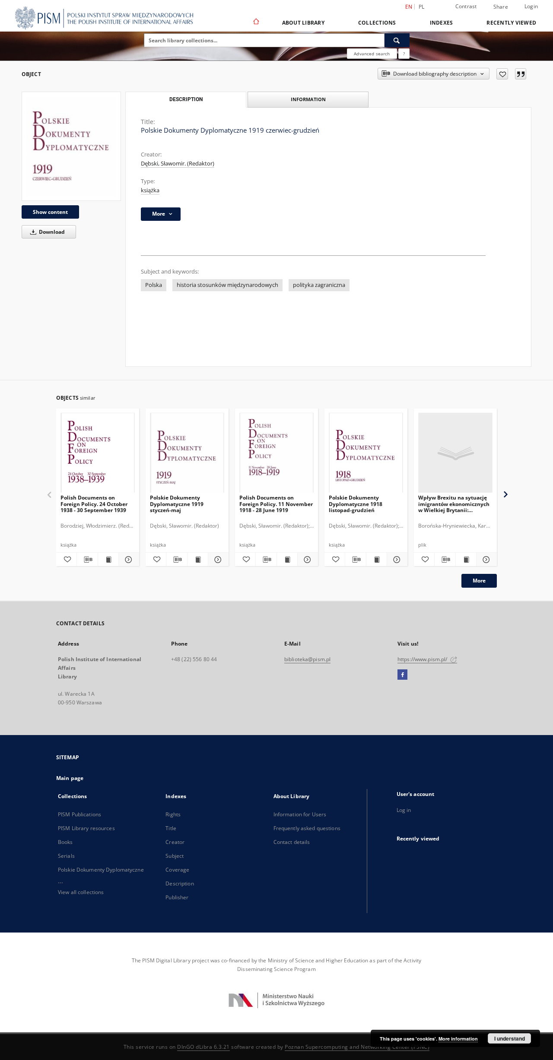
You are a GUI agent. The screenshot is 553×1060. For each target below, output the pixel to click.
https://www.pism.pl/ (423, 659)
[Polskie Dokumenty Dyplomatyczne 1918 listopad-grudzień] (366, 453)
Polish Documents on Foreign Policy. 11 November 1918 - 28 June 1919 (276, 503)
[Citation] (520, 74)
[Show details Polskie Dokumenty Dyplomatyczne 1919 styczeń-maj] (217, 559)
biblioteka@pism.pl (307, 659)
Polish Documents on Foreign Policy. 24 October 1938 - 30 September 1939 (93, 503)
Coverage (177, 869)
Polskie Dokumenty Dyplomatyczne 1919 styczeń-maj (176, 503)
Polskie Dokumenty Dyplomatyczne (101, 869)
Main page (69, 778)
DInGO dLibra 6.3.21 (203, 1046)
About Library (303, 22)
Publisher (176, 897)
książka (150, 190)
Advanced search (372, 54)
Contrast (466, 6)
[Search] (397, 40)
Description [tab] (186, 99)
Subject (174, 855)
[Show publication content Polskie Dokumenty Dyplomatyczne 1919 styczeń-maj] (198, 559)
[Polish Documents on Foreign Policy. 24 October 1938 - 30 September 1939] (97, 453)
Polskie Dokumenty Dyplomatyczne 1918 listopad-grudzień (355, 503)
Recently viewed (511, 22)
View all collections (81, 892)
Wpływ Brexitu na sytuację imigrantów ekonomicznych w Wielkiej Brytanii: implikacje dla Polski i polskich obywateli (453, 503)
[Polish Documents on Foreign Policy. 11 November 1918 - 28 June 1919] (276, 453)
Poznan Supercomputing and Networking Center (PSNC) (357, 1046)
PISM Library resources (86, 828)
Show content (50, 212)
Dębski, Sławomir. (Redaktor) (177, 163)
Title (170, 828)
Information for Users (300, 814)
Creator (174, 842)
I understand (509, 1038)
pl (422, 7)
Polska (153, 285)
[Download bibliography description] (87, 559)
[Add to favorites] (502, 74)
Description (179, 883)
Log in (404, 810)
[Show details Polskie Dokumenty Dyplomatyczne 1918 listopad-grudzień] (396, 559)
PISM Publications (79, 814)
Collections (377, 22)
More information (458, 1038)
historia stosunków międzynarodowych (227, 285)
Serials (66, 855)
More (479, 580)
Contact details (291, 842)
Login (531, 6)
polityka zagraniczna (319, 285)
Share (500, 6)
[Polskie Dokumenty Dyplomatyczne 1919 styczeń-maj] (187, 453)
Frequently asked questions (306, 828)
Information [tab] (308, 99)
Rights (173, 814)
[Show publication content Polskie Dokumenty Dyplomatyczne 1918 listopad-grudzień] (376, 559)
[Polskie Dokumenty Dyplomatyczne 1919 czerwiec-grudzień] (71, 146)
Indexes (441, 22)
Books (65, 842)
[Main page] (255, 22)
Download (51, 232)
